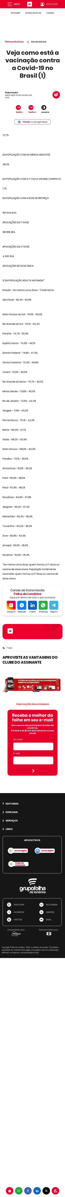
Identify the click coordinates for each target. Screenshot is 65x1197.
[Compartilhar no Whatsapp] (18, 1191)
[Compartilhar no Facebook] (28, 1191)
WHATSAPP (15, 13)
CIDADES (50, 13)
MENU (17, 4)
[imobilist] (9, 1191)
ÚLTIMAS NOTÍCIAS (33, 13)
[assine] (55, 1191)
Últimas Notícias (14, 41)
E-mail (16, 753)
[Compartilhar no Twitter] (46, 1191)
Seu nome (18, 739)
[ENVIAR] (33, 770)
